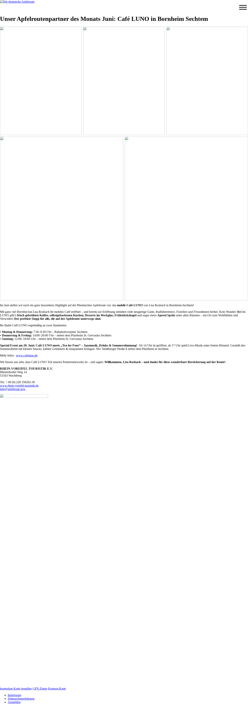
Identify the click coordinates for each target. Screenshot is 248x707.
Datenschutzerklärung (21, 698)
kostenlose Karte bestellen (16, 688)
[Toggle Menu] (243, 7)
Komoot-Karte (57, 688)
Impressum (14, 695)
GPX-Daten (40, 688)
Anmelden (14, 702)
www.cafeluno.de (27, 355)
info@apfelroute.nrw (13, 389)
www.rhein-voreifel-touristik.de (19, 385)
